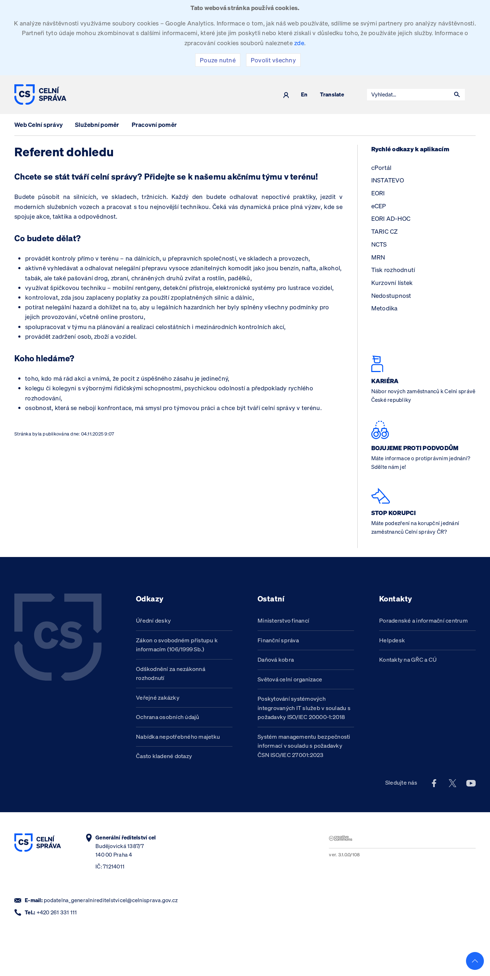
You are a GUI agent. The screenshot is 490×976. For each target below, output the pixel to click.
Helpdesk (392, 640)
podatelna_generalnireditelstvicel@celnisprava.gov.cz (111, 900)
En (304, 94)
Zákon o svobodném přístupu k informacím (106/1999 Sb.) (177, 644)
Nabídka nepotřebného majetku (178, 737)
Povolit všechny (273, 60)
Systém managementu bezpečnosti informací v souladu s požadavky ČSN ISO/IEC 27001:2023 (304, 746)
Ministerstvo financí (283, 620)
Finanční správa (278, 640)
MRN (378, 257)
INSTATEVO (387, 180)
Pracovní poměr (154, 124)
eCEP (378, 206)
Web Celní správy (38, 124)
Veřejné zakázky (157, 697)
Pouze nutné (218, 60)
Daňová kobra (276, 659)
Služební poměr (97, 124)
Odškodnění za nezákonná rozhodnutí (170, 673)
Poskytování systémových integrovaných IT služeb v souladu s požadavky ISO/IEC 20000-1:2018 (304, 708)
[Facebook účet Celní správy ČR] (434, 783)
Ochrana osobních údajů (167, 717)
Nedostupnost (391, 295)
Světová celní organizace (290, 679)
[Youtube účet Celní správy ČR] (471, 783)
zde (299, 43)
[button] (457, 94)
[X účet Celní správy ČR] (452, 783)
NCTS (379, 244)
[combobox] (408, 94)
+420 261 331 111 (57, 912)
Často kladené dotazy (164, 756)
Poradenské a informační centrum (423, 620)
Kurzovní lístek (392, 282)
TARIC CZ (384, 231)
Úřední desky (153, 620)
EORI (378, 193)
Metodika (384, 308)
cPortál (381, 167)
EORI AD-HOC (391, 218)
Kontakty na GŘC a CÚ (408, 659)
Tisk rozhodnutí (393, 270)
